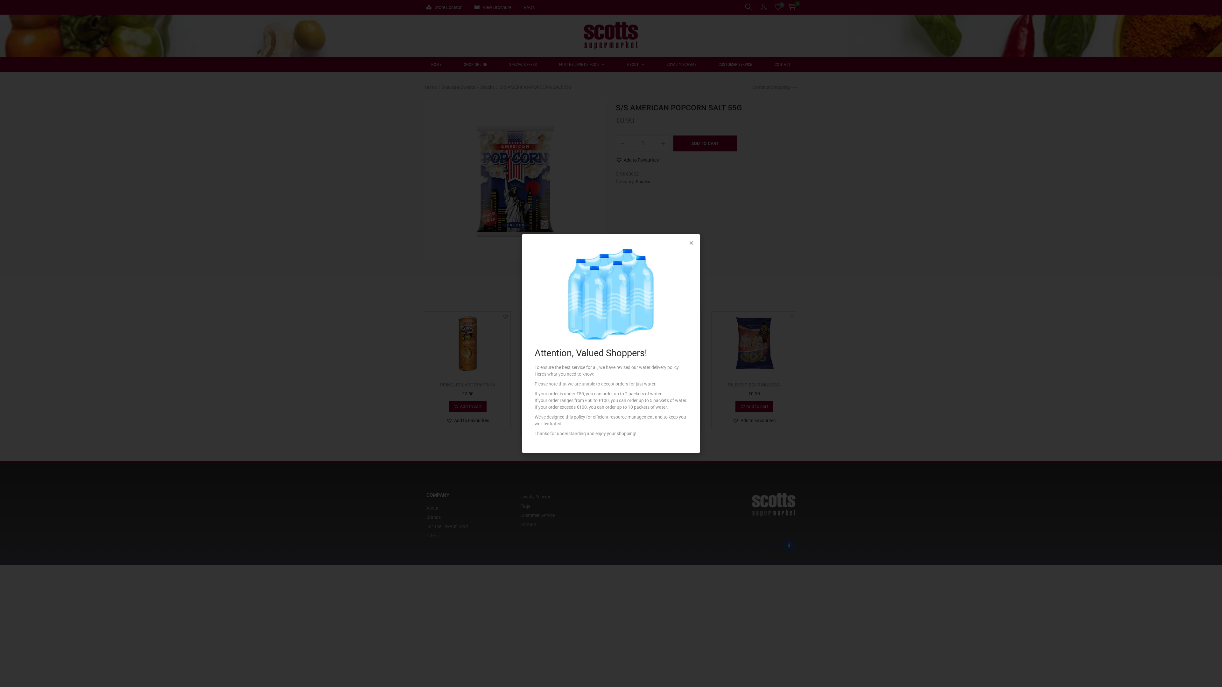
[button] (691, 242)
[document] (611, 343)
